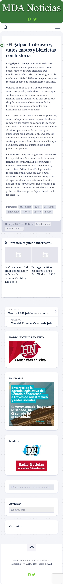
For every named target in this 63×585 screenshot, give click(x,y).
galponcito (13, 212)
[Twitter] (35, 19)
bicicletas (49, 207)
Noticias (29, 224)
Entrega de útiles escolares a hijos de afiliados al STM (43, 271)
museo (48, 212)
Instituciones (43, 224)
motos (37, 212)
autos (38, 207)
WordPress (31, 564)
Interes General (14, 228)
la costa (27, 212)
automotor (25, 207)
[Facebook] (29, 19)
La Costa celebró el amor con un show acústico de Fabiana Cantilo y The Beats (16, 274)
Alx (50, 564)
